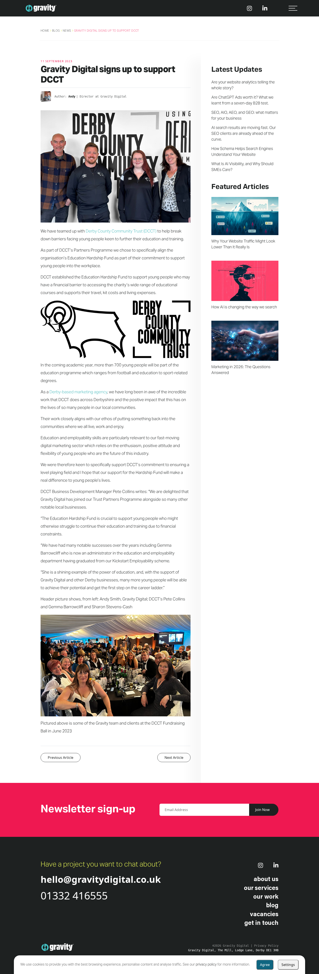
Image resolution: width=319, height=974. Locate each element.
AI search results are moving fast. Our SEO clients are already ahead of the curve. (243, 134)
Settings (288, 964)
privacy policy (206, 964)
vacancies (264, 914)
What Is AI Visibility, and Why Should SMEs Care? (242, 167)
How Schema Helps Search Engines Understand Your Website (242, 152)
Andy (71, 96)
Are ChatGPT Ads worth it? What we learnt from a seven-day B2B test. (242, 100)
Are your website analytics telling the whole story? (243, 85)
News (67, 31)
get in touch (261, 922)
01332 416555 (74, 895)
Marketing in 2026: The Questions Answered (240, 370)
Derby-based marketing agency (78, 392)
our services (261, 887)
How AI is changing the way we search (244, 307)
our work (265, 896)
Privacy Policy (266, 945)
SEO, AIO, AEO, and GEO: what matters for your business (244, 116)
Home (45, 31)
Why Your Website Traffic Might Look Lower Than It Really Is (243, 244)
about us (266, 879)
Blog (56, 31)
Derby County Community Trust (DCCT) (121, 231)
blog (272, 905)
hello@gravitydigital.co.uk (101, 879)
